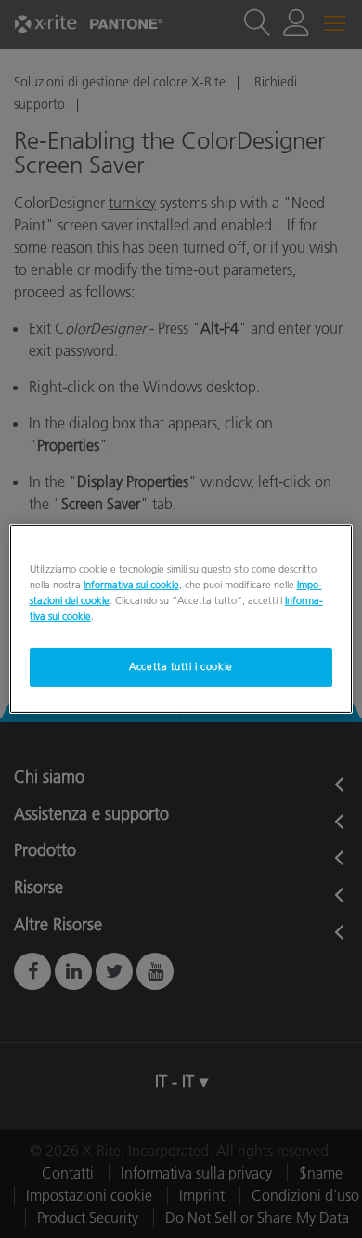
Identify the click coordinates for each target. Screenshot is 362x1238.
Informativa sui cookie (131, 584)
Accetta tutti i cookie (181, 666)
